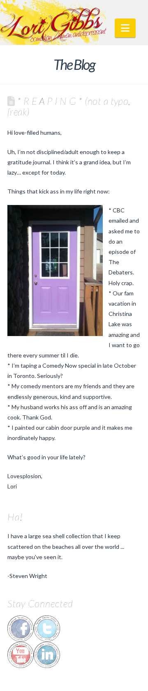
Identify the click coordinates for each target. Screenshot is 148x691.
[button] (125, 27)
